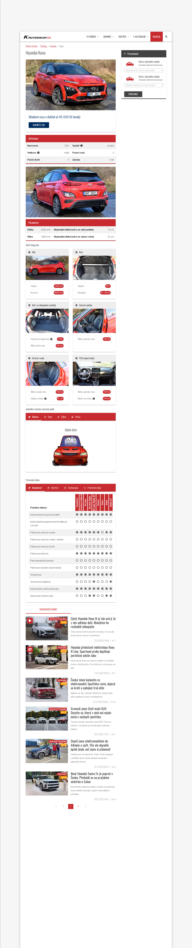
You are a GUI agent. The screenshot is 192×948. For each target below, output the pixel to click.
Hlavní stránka (31, 46)
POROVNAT (133, 94)
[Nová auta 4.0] (47, 689)
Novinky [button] (107, 36)
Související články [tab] (48, 609)
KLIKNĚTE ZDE (39, 125)
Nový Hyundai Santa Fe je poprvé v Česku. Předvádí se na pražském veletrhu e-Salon (92, 777)
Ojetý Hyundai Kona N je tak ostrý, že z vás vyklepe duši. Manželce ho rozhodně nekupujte (93, 622)
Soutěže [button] (122, 36)
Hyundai (53, 46)
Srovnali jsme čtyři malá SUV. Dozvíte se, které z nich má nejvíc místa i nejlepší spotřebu (91, 712)
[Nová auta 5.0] (47, 657)
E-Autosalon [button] (139, 36)
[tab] (33, 417)
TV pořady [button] (91, 36)
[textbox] (143, 70)
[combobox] (143, 70)
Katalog (43, 46)
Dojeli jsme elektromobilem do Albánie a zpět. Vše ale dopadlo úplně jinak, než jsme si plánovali (90, 745)
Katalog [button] (156, 36)
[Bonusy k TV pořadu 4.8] (47, 628)
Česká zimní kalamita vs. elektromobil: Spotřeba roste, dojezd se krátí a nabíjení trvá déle (93, 683)
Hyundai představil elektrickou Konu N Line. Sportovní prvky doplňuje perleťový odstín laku (92, 651)
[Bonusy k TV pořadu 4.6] (47, 718)
